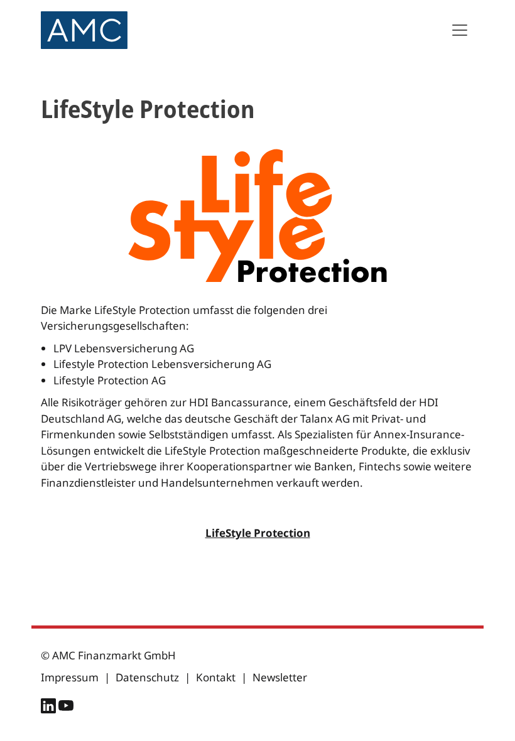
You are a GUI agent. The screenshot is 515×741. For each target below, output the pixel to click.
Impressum (70, 677)
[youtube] (65, 708)
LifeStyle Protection (257, 533)
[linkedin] (49, 708)
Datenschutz (147, 677)
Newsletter (279, 677)
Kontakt (216, 677)
